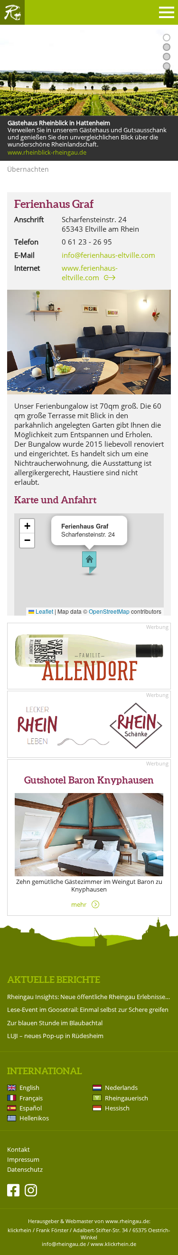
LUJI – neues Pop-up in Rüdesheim (55, 1035)
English (29, 1087)
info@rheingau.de (64, 1243)
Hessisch (117, 1108)
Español (30, 1108)
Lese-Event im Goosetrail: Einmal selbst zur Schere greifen (88, 1009)
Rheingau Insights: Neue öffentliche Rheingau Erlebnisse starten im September (89, 996)
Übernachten (28, 169)
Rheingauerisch (126, 1098)
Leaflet (43, 611)
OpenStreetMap (109, 611)
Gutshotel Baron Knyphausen (89, 780)
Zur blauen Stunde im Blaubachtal (55, 1023)
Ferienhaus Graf (54, 204)
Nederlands (121, 1087)
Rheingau (12, 12)
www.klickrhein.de (113, 1243)
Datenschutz (25, 1170)
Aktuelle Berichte (53, 979)
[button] (89, 562)
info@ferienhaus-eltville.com (108, 255)
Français (31, 1098)
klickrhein (19, 1230)
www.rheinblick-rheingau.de (47, 152)
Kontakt (18, 1150)
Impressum (23, 1160)
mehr (78, 904)
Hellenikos (34, 1118)
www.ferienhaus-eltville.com (90, 272)
